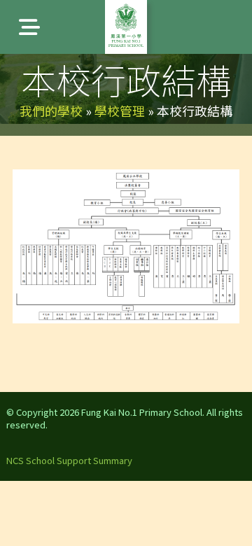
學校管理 (119, 111)
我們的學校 (51, 111)
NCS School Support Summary (69, 460)
